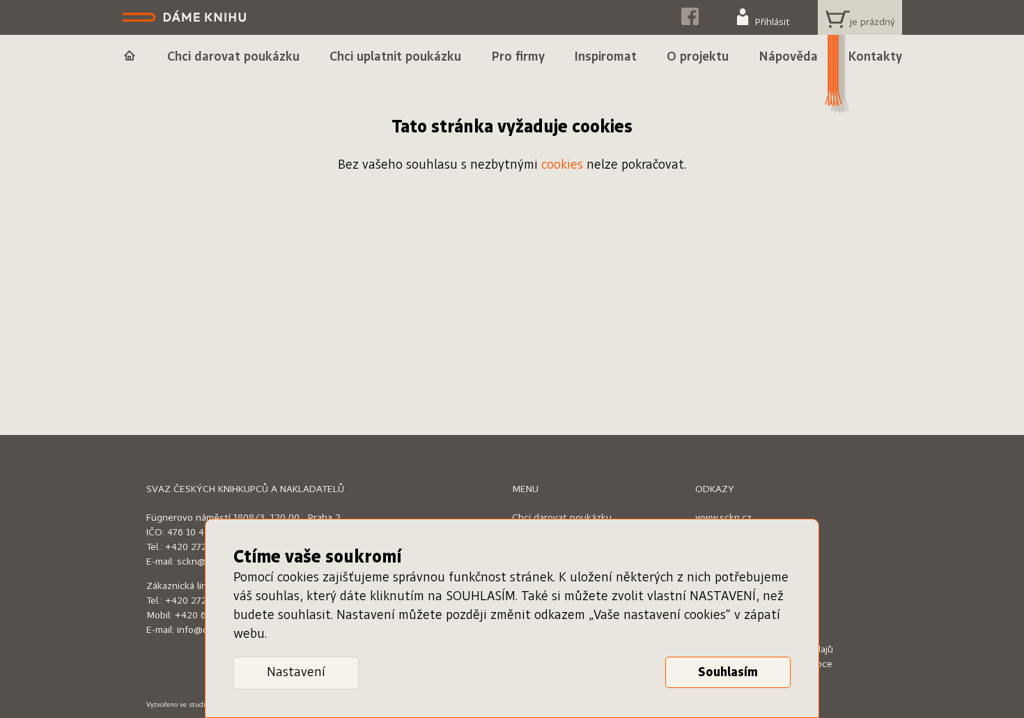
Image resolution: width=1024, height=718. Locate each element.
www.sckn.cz (723, 518)
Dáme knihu (185, 17)
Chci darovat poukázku (562, 518)
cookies (562, 165)
